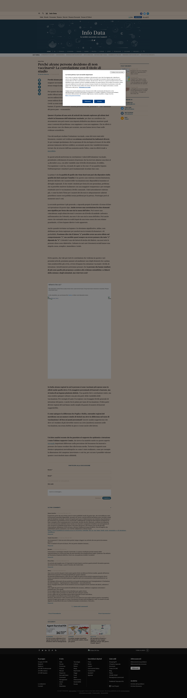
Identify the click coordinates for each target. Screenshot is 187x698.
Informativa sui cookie (84, 87)
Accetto (99, 101)
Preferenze (88, 101)
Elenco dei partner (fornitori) (72, 95)
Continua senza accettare (117, 72)
